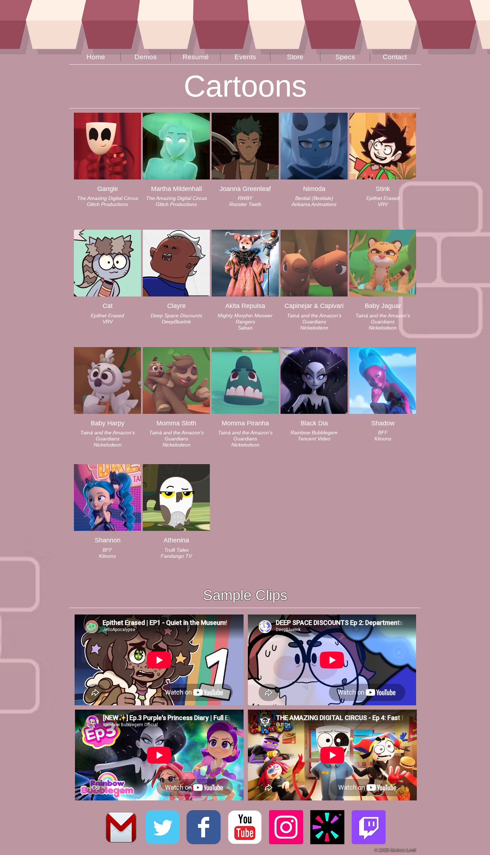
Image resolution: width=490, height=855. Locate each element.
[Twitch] (369, 827)
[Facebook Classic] (204, 827)
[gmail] (121, 827)
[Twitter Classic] (162, 827)
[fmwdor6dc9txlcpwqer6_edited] (327, 827)
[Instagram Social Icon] (286, 827)
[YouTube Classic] (245, 827)
